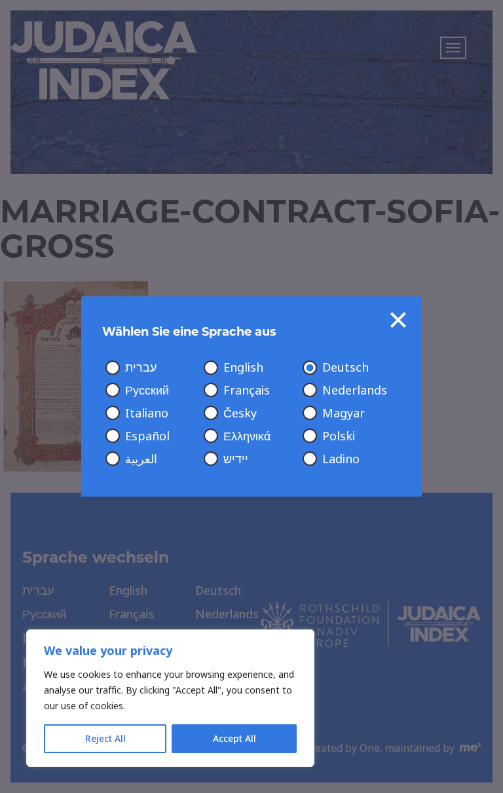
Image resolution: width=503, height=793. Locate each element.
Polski (338, 436)
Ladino (341, 459)
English (243, 367)
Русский (147, 390)
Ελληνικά (246, 436)
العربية (141, 459)
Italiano (146, 413)
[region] (170, 698)
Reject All (105, 738)
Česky (240, 413)
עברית (141, 367)
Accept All (234, 738)
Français (246, 390)
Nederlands (354, 390)
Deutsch (345, 367)
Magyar (343, 413)
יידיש (235, 459)
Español (147, 436)
